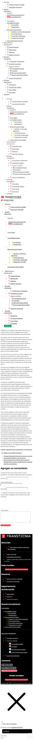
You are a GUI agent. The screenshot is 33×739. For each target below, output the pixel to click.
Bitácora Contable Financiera (13, 453)
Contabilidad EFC (16, 17)
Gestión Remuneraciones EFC (15, 15)
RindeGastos (15, 27)
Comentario (5, 510)
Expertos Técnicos (14, 55)
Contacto (7, 94)
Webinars (12, 52)
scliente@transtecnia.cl (14, 557)
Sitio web (3, 489)
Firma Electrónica (16, 34)
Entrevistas (12, 85)
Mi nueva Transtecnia (8, 633)
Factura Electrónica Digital (19, 75)
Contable (14, 71)
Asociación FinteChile (15, 7)
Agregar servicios (17, 727)
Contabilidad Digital (17, 69)
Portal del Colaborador (18, 36)
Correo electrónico (7, 482)
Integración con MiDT (17, 38)
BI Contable (14, 25)
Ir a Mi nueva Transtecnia (16, 61)
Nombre (4, 478)
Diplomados (12, 50)
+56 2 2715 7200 (11, 554)
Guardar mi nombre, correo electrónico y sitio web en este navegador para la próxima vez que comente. (15, 495)
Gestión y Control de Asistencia (21, 32)
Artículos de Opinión (15, 87)
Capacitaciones (14, 47)
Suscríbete (12, 92)
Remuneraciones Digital (18, 73)
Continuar (6, 731)
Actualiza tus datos (15, 64)
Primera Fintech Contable (16, 5)
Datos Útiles (12, 90)
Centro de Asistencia (15, 78)
